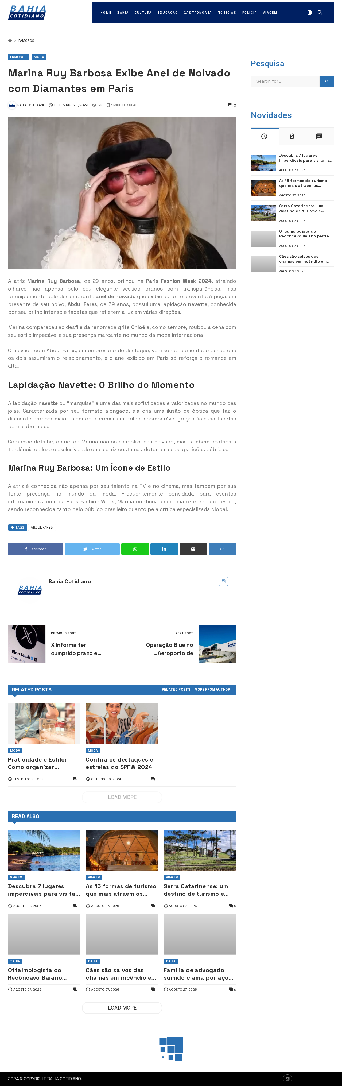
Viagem (16, 877)
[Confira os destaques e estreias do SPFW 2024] (122, 723)
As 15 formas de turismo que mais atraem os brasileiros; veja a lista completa (121, 890)
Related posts (176, 689)
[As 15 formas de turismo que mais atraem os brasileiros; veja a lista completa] (122, 850)
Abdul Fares (42, 527)
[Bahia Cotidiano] (27, 12)
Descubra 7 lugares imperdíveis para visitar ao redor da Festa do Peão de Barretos (43, 890)
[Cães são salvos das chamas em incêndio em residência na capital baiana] (122, 934)
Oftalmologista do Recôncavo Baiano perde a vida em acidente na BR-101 (36, 974)
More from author (212, 689)
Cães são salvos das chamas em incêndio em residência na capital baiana (121, 974)
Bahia (15, 961)
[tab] (176, 689)
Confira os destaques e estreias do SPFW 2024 (119, 763)
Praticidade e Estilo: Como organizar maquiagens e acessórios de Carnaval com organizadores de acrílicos (42, 763)
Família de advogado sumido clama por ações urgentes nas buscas (199, 974)
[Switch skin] (310, 13)
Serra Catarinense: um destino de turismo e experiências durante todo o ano (196, 890)
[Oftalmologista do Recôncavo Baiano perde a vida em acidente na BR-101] (44, 934)
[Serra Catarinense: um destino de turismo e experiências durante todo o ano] (200, 850)
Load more (122, 797)
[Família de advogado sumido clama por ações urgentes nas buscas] (200, 934)
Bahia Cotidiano (69, 581)
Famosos (26, 41)
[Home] (10, 40)
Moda (39, 57)
